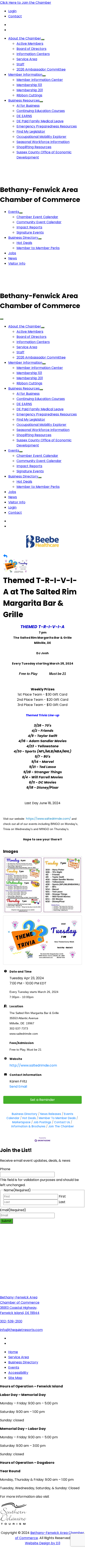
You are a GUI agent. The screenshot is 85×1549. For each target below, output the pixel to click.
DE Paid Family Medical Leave (40, 121)
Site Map (15, 1377)
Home (13, 1352)
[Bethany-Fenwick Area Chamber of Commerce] (31, 179)
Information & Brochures (28, 1126)
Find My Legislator (31, 131)
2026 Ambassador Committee (41, 69)
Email (13, 1210)
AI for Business (28, 105)
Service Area (27, 59)
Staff (20, 64)
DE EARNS (24, 116)
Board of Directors (31, 48)
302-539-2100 (11, 1321)
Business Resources (24, 100)
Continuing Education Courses (41, 110)
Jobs (12, 253)
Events (13, 211)
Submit (6, 1221)
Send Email (18, 1086)
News (12, 258)
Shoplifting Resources (34, 147)
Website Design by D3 (42, 1543)
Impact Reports (29, 227)
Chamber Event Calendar (37, 217)
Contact (15, 16)
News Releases (50, 1114)
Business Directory (23, 237)
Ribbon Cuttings (29, 95)
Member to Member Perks (38, 248)
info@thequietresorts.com (21, 1329)
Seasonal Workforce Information (43, 141)
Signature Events (30, 232)
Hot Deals (24, 242)
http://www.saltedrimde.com (33, 1065)
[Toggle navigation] (1, 319)
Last (62, 1202)
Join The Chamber (61, 1126)
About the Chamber (24, 38)
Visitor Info (16, 263)
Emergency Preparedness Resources (47, 126)
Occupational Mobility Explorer (41, 136)
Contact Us (62, 1122)
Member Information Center (40, 79)
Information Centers (33, 54)
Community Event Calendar (39, 222)
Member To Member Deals (57, 1118)
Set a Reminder (42, 1099)
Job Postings (42, 1122)
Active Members (30, 43)
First (62, 1196)
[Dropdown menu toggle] (42, 39)
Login (12, 11)
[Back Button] (5, 556)
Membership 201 (30, 90)
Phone (5, 1169)
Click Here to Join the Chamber (25, 2)
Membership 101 (29, 85)
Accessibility (18, 1372)
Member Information (25, 74)
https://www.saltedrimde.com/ (48, 819)
